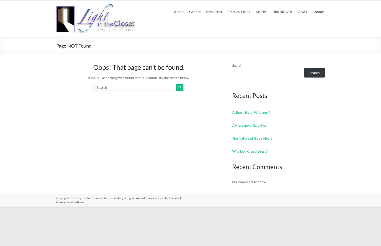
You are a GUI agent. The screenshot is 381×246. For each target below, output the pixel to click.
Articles (261, 11)
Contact (318, 11)
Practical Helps (238, 11)
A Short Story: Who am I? (251, 112)
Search (237, 65)
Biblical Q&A (282, 11)
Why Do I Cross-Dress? (249, 151)
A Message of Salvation (249, 125)
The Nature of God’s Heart (252, 138)
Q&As (302, 11)
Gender (195, 11)
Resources (214, 11)
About (179, 11)
